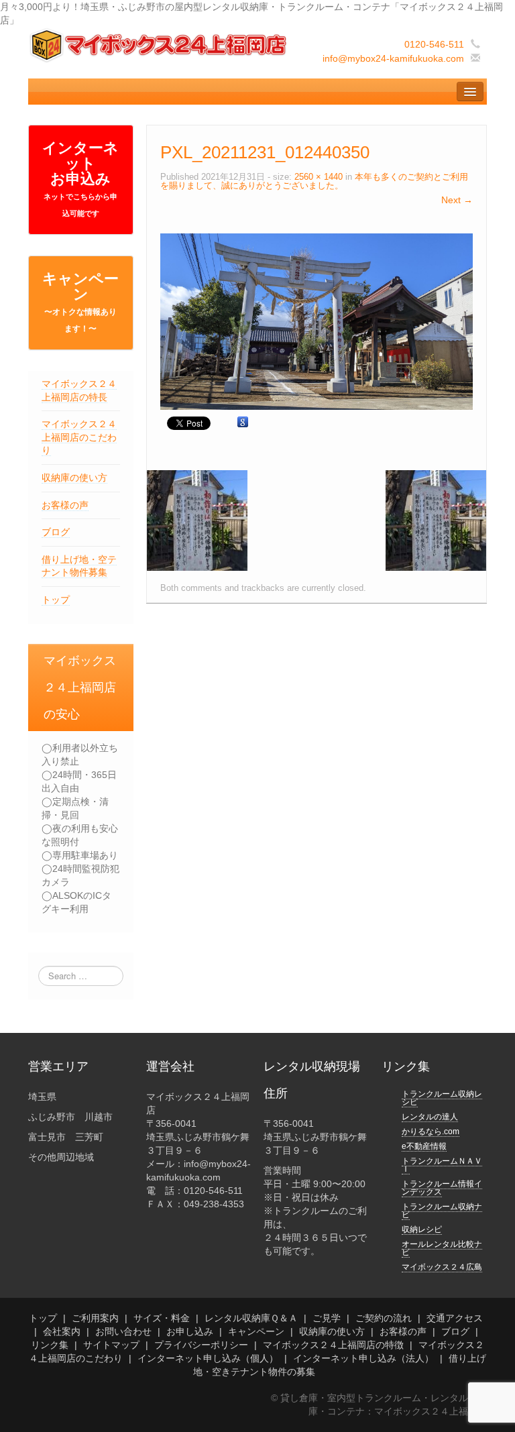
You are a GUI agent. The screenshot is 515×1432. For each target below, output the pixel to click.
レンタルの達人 (430, 1116)
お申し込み (189, 1331)
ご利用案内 (95, 1318)
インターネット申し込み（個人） (207, 1358)
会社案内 (61, 1331)
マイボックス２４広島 (442, 1267)
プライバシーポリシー (201, 1344)
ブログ (56, 532)
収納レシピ (422, 1229)
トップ (56, 599)
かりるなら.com (430, 1131)
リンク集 (49, 1344)
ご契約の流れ (383, 1318)
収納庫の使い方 (74, 477)
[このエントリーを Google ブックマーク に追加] (242, 422)
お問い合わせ (123, 1331)
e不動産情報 (424, 1146)
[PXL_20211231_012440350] (316, 320)
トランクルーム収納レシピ (442, 1098)
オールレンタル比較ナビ (442, 1248)
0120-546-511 (434, 44)
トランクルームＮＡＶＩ (442, 1165)
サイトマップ (111, 1344)
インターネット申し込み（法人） (363, 1358)
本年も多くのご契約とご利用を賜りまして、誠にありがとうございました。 (314, 181)
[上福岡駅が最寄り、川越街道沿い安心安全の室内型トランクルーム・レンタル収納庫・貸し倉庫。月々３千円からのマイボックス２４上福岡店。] (159, 45)
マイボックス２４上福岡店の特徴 (333, 1344)
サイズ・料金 (161, 1318)
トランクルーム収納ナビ (442, 1210)
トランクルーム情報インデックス (442, 1188)
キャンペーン (80, 301)
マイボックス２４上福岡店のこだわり (79, 437)
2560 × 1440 (318, 177)
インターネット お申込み (80, 178)
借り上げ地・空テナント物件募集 (79, 566)
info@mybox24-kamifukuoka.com (393, 58)
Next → (457, 200)
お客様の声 (65, 505)
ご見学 (326, 1318)
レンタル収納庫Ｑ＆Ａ (251, 1318)
